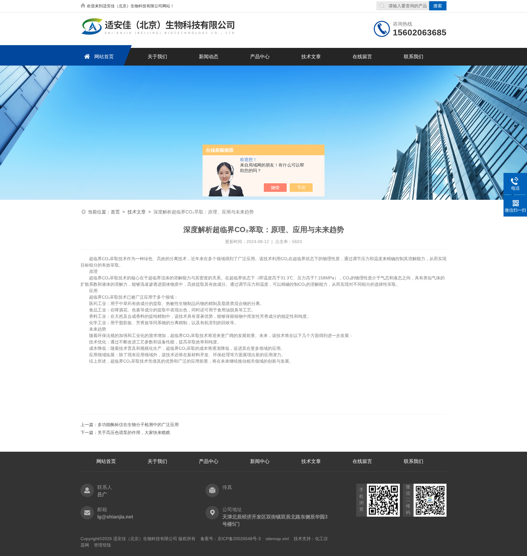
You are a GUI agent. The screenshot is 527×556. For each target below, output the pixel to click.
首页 (115, 211)
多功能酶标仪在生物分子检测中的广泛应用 (138, 424)
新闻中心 (260, 461)
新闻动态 (208, 56)
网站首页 (104, 56)
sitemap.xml (277, 538)
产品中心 (260, 56)
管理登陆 (102, 545)
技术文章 (311, 56)
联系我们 (413, 56)
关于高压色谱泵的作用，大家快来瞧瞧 (134, 432)
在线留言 (362, 56)
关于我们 (157, 56)
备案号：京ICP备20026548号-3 (230, 538)
